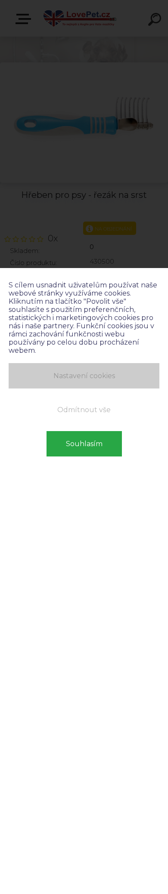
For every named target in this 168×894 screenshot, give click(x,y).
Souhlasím (84, 444)
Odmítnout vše (84, 410)
